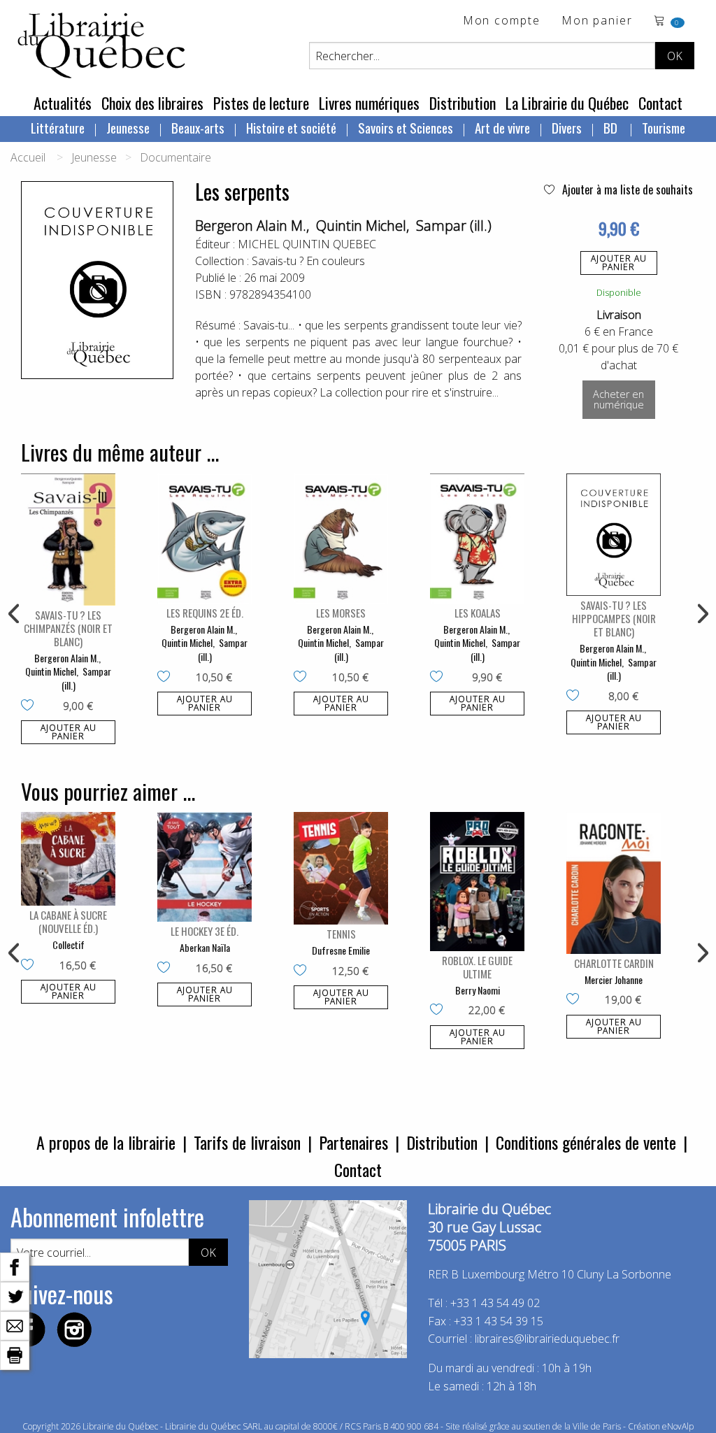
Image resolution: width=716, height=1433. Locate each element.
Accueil (27, 157)
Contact (660, 102)
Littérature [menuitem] (58, 127)
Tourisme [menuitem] (663, 127)
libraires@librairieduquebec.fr (547, 1338)
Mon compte (501, 21)
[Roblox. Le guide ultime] (477, 881)
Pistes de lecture (261, 102)
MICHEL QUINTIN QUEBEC (307, 244)
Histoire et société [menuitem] (291, 127)
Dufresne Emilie (341, 950)
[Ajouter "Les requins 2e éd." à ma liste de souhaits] (166, 677)
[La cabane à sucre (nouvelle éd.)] (68, 859)
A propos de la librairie (106, 1142)
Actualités (63, 102)
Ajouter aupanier (619, 262)
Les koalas (477, 612)
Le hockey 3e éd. (204, 931)
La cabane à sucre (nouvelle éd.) (68, 921)
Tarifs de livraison (247, 1142)
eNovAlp (678, 1426)
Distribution (462, 102)
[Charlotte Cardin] (613, 883)
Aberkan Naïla (205, 947)
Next (701, 614)
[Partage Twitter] (14, 1295)
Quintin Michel (361, 225)
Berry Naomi (477, 990)
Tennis (341, 933)
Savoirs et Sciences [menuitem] (405, 127)
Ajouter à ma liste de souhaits (626, 189)
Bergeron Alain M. (250, 225)
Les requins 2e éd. (204, 612)
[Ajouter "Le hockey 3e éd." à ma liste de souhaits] (166, 968)
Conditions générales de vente (586, 1142)
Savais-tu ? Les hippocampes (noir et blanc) (614, 618)
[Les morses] (341, 538)
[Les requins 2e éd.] (204, 538)
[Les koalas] (477, 538)
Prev (14, 614)
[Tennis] (341, 868)
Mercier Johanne (614, 979)
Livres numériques (369, 102)
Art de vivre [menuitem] (502, 127)
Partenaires (353, 1142)
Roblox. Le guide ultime (477, 967)
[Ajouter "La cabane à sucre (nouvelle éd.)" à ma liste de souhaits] (30, 966)
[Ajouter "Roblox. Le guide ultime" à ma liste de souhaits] (439, 1010)
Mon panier (597, 21)
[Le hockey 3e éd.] (204, 867)
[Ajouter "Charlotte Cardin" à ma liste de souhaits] (575, 1000)
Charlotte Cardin (614, 963)
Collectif (68, 944)
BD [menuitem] (611, 127)
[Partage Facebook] (14, 1266)
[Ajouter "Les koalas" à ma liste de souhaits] (439, 677)
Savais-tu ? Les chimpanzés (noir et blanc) (68, 628)
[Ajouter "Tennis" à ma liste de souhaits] (303, 971)
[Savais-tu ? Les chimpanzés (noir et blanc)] (68, 539)
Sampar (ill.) (454, 225)
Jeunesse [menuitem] (128, 127)
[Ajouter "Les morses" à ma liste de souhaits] (303, 677)
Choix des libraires (152, 102)
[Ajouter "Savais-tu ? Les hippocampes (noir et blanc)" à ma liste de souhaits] (575, 696)
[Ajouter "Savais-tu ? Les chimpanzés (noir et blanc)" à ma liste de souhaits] (30, 706)
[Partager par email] (14, 1324)
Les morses (341, 612)
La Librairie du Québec (567, 102)
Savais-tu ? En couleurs (308, 261)
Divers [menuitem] (567, 127)
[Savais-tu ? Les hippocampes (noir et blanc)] (613, 534)
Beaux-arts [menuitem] (197, 127)
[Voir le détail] (68, 539)
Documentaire (175, 157)
